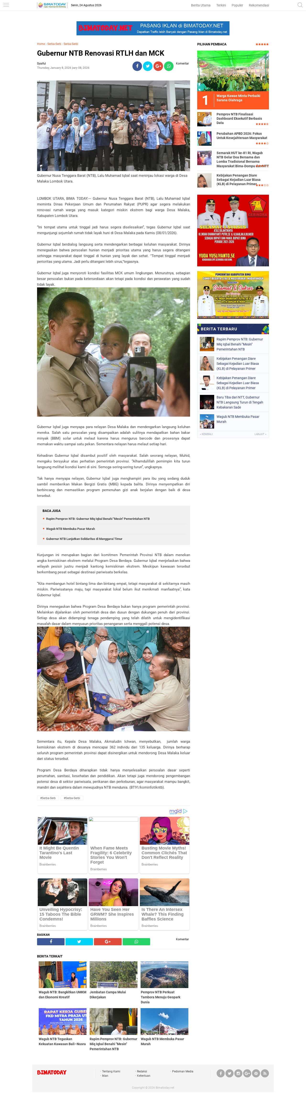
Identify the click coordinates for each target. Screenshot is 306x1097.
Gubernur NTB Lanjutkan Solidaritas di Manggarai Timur (84, 539)
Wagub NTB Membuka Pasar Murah (70, 529)
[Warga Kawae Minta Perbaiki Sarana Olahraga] (233, 71)
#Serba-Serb (48, 798)
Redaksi (142, 1071)
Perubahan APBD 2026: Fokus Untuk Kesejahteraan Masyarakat (242, 136)
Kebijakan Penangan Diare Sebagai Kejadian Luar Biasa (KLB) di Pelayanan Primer (239, 179)
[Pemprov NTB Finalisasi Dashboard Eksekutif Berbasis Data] (204, 119)
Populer (237, 5)
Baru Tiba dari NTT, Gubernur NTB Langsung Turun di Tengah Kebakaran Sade (240, 402)
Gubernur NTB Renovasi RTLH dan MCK (100, 53)
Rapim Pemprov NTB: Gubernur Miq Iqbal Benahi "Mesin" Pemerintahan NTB (98, 519)
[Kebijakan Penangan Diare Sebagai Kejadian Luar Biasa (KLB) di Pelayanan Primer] (204, 180)
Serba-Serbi (71, 44)
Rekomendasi (259, 5)
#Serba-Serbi (72, 798)
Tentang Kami (111, 1071)
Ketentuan (143, 1075)
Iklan (105, 1075)
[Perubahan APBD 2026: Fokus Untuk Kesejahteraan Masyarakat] (204, 138)
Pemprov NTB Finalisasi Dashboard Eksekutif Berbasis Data (239, 118)
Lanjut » (260, 434)
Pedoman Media (182, 1071)
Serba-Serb (54, 44)
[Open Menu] (6, 5)
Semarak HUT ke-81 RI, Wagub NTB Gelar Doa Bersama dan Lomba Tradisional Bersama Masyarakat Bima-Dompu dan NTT (243, 159)
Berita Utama (201, 5)
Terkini (221, 5)
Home (41, 44)
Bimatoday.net (165, 1087)
